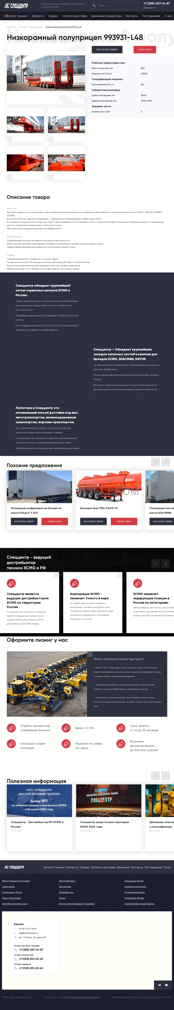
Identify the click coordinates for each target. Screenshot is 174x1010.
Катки (62, 898)
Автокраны (65, 886)
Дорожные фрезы (134, 898)
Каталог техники (16, 16)
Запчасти (38, 16)
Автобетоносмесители (14, 903)
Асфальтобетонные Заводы (139, 903)
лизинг (24, 521)
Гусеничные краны (135, 892)
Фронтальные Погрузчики (16, 881)
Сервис (53, 16)
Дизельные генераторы (106, 16)
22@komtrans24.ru (28, 933)
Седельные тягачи (12, 892)
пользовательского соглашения (84, 997)
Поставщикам (151, 16)
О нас (168, 16)
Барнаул (148, 8)
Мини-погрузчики (11, 898)
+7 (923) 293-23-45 (31, 968)
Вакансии (123, 867)
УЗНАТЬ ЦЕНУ (144, 49)
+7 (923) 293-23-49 (31, 959)
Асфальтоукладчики (135, 886)
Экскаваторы (66, 892)
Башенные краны (134, 881)
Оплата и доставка (75, 16)
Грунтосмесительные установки (76, 903)
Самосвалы (8, 886)
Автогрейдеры (67, 881)
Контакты (132, 16)
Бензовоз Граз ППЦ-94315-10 (99, 508)
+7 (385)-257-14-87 (157, 3)
